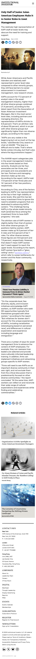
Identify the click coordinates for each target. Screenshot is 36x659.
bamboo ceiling (22, 252)
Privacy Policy (25, 642)
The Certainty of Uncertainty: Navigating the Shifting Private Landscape (15, 511)
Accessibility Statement (10, 642)
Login (15, 655)
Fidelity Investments (16, 297)
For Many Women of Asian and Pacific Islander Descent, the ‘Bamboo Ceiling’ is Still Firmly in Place (18, 475)
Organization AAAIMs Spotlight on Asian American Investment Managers (18, 442)
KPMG (12, 516)
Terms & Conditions (19, 637)
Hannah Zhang (6, 480)
